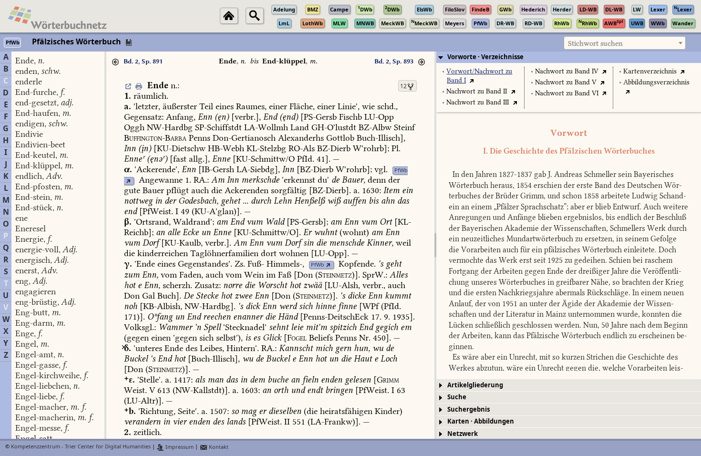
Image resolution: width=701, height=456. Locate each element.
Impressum (179, 447)
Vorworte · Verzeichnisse (485, 57)
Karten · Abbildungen (480, 421)
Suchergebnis (468, 409)
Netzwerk (462, 433)
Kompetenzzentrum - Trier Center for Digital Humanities (81, 447)
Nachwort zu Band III (477, 102)
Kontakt (217, 447)
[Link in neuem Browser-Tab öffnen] (128, 181)
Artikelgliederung (475, 385)
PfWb (401, 170)
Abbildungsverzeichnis (656, 82)
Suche (456, 397)
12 (403, 86)
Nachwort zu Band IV (566, 71)
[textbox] (624, 43)
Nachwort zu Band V (566, 82)
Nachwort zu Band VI (566, 93)
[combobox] (625, 43)
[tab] (568, 57)
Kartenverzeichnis (650, 71)
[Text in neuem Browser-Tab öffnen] (472, 80)
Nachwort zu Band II (476, 91)
